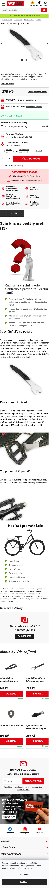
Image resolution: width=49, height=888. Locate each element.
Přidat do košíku (30, 159)
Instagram (24, 833)
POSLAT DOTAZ (24, 636)
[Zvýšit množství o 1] (9, 159)
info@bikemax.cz (18, 180)
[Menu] (3, 4)
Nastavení (24, 874)
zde (32, 868)
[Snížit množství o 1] (2, 159)
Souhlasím (24, 882)
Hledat (44, 10)
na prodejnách (13, 145)
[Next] (47, 44)
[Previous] (2, 44)
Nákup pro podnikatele (26, 100)
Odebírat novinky (33, 781)
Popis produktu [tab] (11, 213)
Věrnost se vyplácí (34, 107)
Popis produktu (7, 84)
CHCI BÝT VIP (9, 817)
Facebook (10, 833)
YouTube (39, 832)
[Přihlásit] (32, 4)
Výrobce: (19, 165)
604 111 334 (17, 176)
